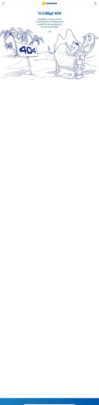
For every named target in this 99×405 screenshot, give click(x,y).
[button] (3, 3)
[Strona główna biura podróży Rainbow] (49, 3)
